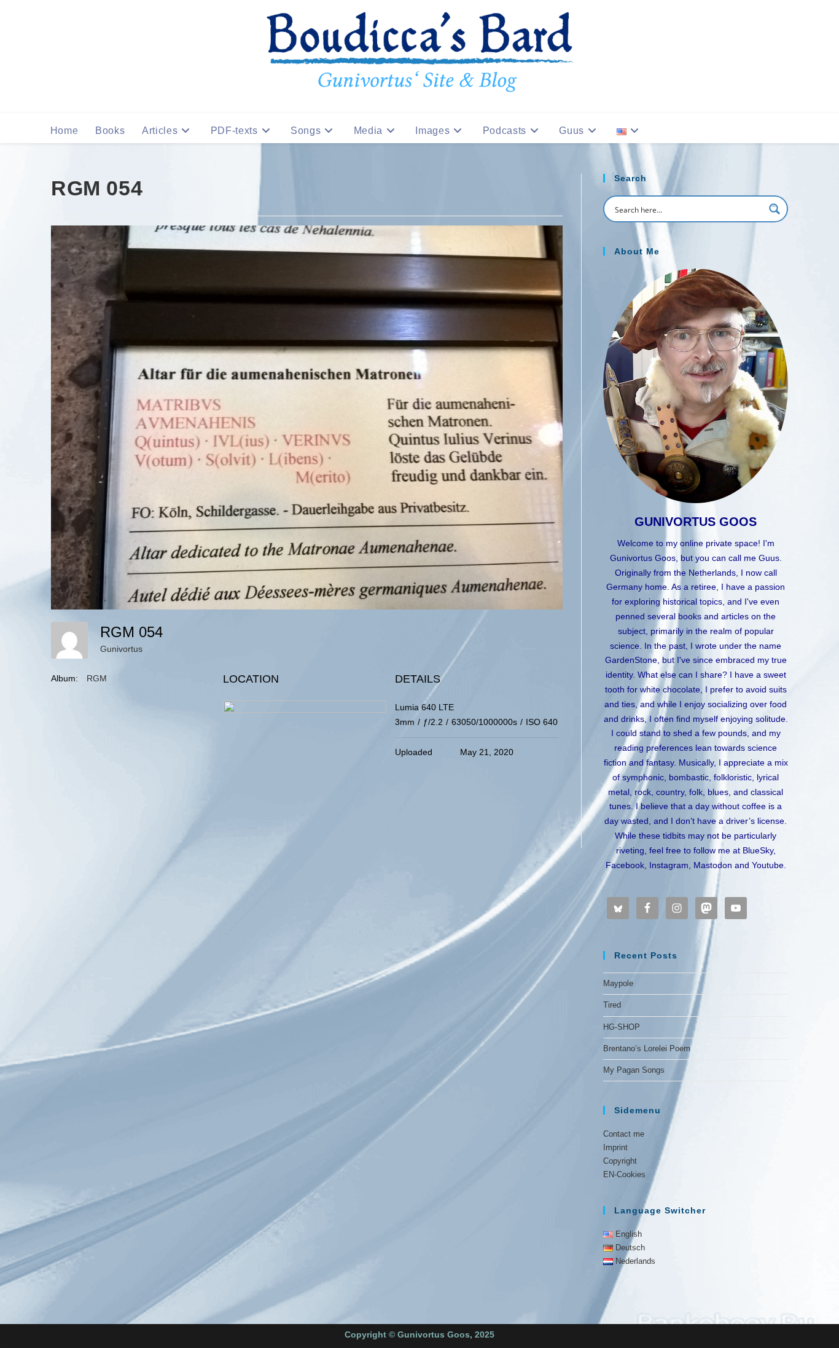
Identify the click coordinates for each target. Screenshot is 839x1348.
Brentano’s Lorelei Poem (646, 1048)
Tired (612, 1004)
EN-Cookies (624, 1174)
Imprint (615, 1147)
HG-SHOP (621, 1027)
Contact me (623, 1133)
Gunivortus (121, 649)
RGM (97, 678)
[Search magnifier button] (774, 208)
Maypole (618, 983)
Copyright (620, 1161)
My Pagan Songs (634, 1070)
